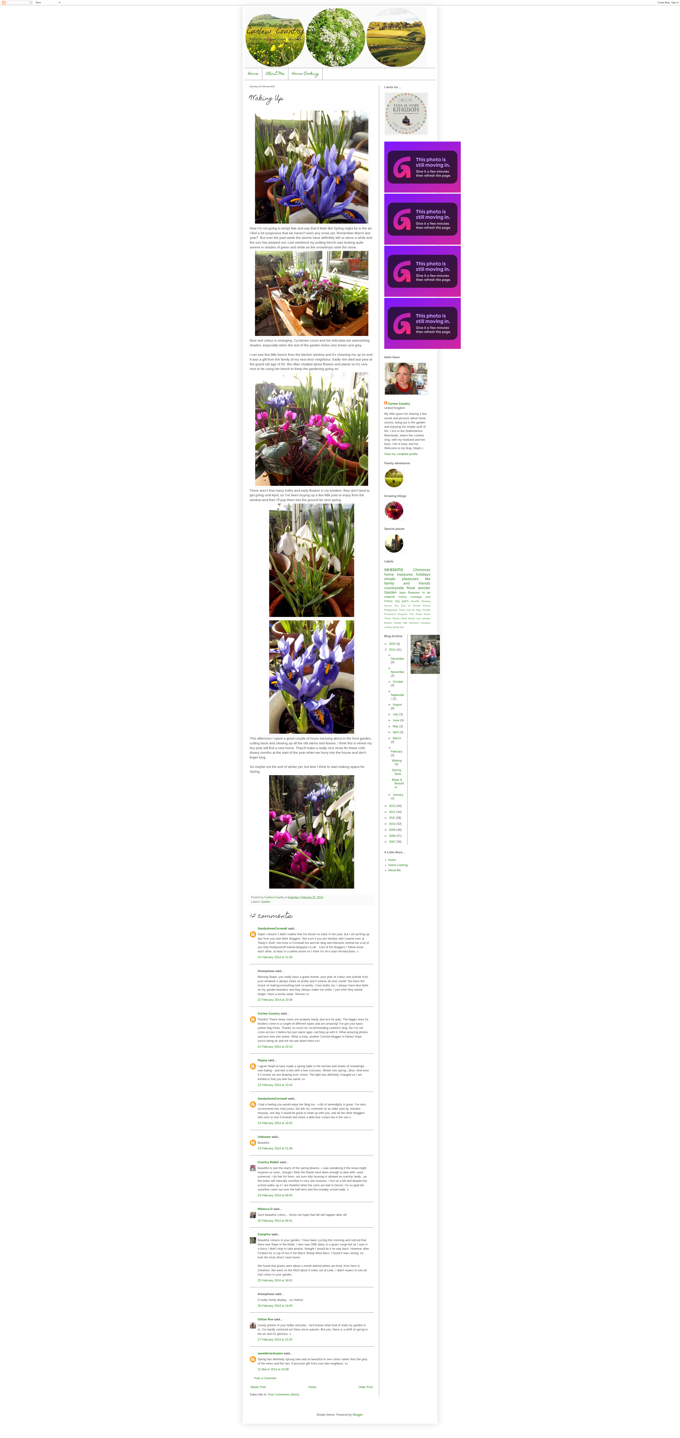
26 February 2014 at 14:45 (275, 1305)
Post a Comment (265, 1378)
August (397, 704)
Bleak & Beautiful (398, 783)
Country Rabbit (268, 1162)
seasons (393, 569)
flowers (388, 622)
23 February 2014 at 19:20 (275, 1123)
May (418, 609)
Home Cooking (305, 74)
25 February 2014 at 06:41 (275, 1220)
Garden (265, 901)
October (398, 681)
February (397, 751)
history (403, 596)
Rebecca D (265, 1209)
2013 (392, 806)
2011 (392, 817)
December (397, 658)
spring (395, 627)
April (396, 732)
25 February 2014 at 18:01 (275, 1280)
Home (253, 74)
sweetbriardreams (270, 1353)
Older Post (366, 1387)
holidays (423, 574)
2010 (392, 823)
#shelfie (415, 601)
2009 (392, 830)
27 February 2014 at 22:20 (275, 1339)
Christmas (421, 570)
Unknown (264, 1137)
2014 (392, 649)
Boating (426, 601)
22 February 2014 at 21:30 (275, 957)
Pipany (262, 1060)
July (396, 714)
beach (411, 618)
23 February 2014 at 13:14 (275, 1085)
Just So (410, 609)
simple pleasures (401, 579)
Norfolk (426, 609)
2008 (392, 836)
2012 (392, 812)
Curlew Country (269, 1013)
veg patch (402, 601)
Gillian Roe (265, 1319)
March (397, 738)
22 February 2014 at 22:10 (275, 1046)
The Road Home (419, 614)
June (396, 720)
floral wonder (418, 588)
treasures (405, 574)
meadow (425, 622)
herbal (397, 622)
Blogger (358, 1414)
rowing (388, 627)
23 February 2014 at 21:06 (275, 1148)
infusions (414, 622)
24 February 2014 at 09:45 (275, 1195)
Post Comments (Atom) (283, 1394)
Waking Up (397, 762)
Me (427, 579)
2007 (392, 841)
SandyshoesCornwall (272, 928)
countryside (394, 588)
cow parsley (423, 618)
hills (405, 622)
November (397, 672)
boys (403, 592)
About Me (275, 74)
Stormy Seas (396, 772)
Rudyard (402, 614)
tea (402, 627)
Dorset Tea (391, 605)
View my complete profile (401, 454)
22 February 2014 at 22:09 (275, 999)
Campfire (264, 1234)
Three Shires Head (395, 618)
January (398, 794)
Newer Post (258, 1387)
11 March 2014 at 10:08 (273, 1369)
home (389, 574)
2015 (392, 643)
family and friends (407, 583)
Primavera (390, 614)
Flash (402, 609)
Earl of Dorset (410, 605)
